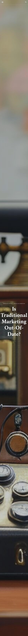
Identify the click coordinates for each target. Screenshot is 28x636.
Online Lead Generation (19, 303)
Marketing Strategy (8, 303)
